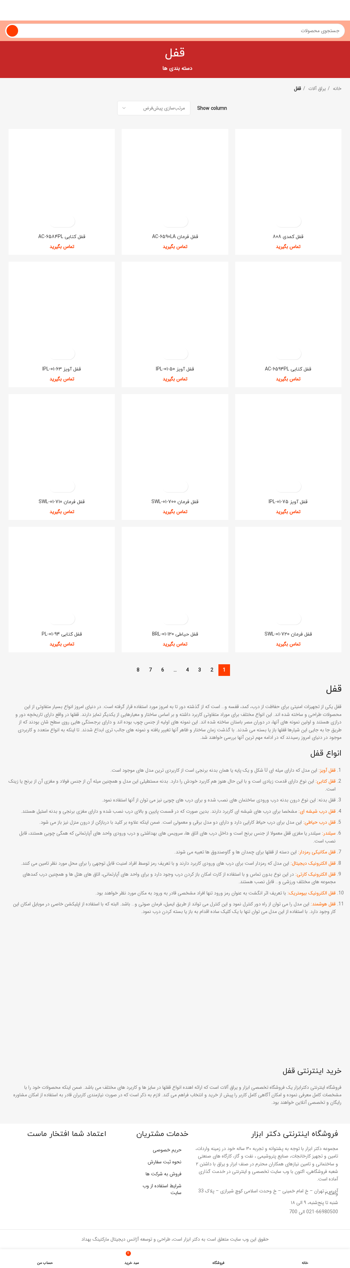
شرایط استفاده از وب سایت (162, 1189)
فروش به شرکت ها (163, 1174)
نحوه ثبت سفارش (164, 1162)
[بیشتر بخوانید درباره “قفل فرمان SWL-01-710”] (68, 486)
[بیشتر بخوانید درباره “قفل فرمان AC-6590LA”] (181, 221)
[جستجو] (12, 31)
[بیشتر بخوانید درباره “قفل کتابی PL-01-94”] (68, 619)
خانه (336, 88)
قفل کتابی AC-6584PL (61, 237)
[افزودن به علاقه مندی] (282, 221)
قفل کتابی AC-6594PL (288, 369)
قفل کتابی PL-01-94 (62, 634)
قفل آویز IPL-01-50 (175, 369)
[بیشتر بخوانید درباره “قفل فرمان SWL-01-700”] (181, 486)
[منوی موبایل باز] (342, 10)
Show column (212, 108)
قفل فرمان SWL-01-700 (175, 502)
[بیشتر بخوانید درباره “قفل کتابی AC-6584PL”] (68, 221)
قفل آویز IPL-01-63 (61, 369)
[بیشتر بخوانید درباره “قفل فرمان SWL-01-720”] (294, 619)
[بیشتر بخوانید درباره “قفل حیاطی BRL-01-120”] (181, 619)
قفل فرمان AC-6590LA (175, 237)
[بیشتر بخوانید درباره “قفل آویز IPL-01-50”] (181, 354)
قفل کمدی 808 (288, 237)
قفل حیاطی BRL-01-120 (175, 634)
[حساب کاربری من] (8, 10)
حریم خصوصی (167, 1150)
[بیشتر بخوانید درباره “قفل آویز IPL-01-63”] (68, 354)
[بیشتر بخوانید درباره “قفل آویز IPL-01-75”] (294, 486)
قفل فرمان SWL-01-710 (62, 502)
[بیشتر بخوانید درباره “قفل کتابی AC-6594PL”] (294, 354)
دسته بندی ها (177, 68)
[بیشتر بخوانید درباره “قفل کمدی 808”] (294, 221)
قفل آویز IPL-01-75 (288, 502)
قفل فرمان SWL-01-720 (288, 634)
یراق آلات (316, 88)
